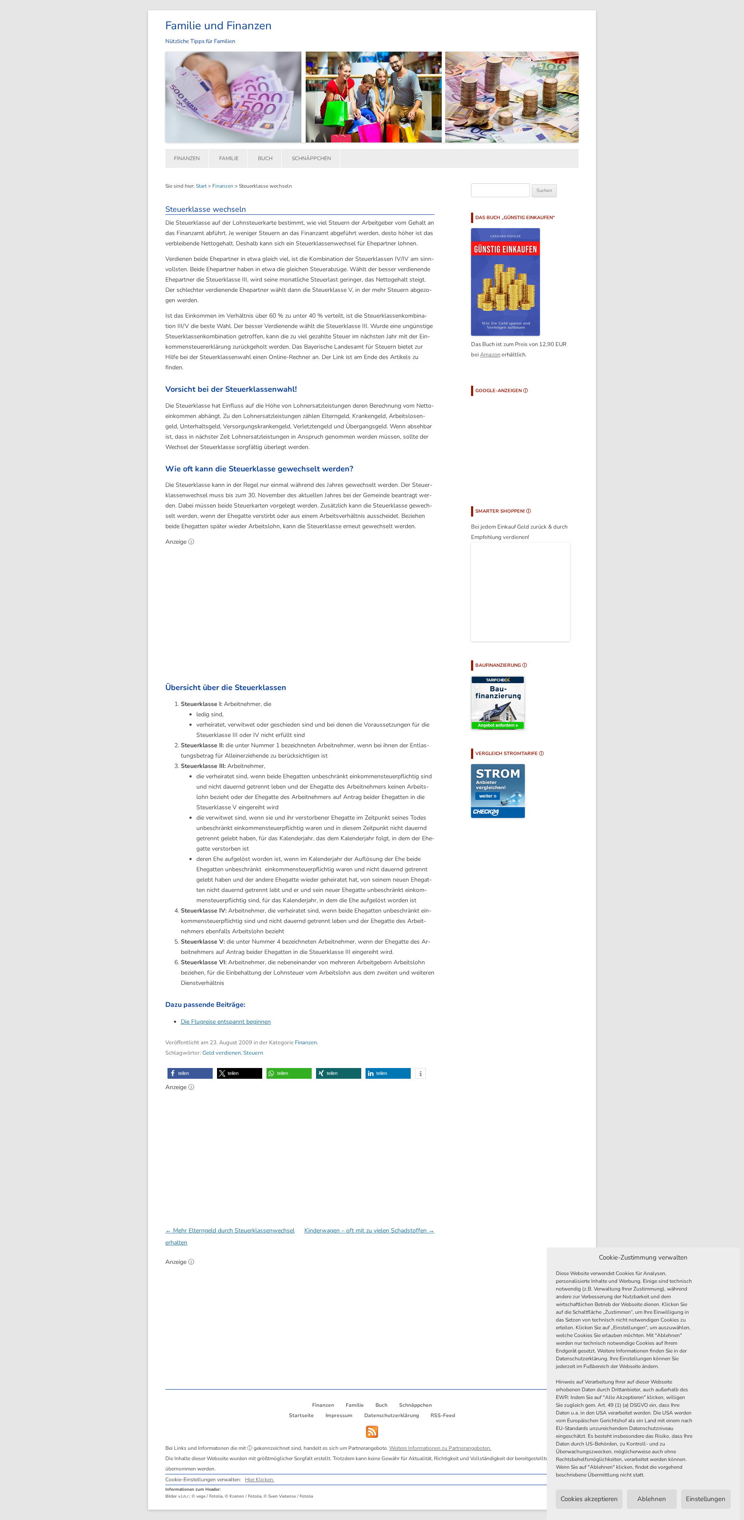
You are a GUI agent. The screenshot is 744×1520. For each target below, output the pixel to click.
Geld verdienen (221, 1053)
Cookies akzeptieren (589, 1499)
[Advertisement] (299, 611)
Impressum (339, 1415)
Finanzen (187, 158)
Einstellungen (705, 1499)
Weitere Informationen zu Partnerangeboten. (440, 1448)
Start (201, 186)
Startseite (301, 1415)
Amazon (490, 355)
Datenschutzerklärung (391, 1415)
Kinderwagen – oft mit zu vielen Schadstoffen (369, 1230)
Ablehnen (651, 1499)
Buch (265, 158)
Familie (229, 158)
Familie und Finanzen (218, 25)
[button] (190, 1073)
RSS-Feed (443, 1415)
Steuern (253, 1053)
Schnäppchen (311, 158)
